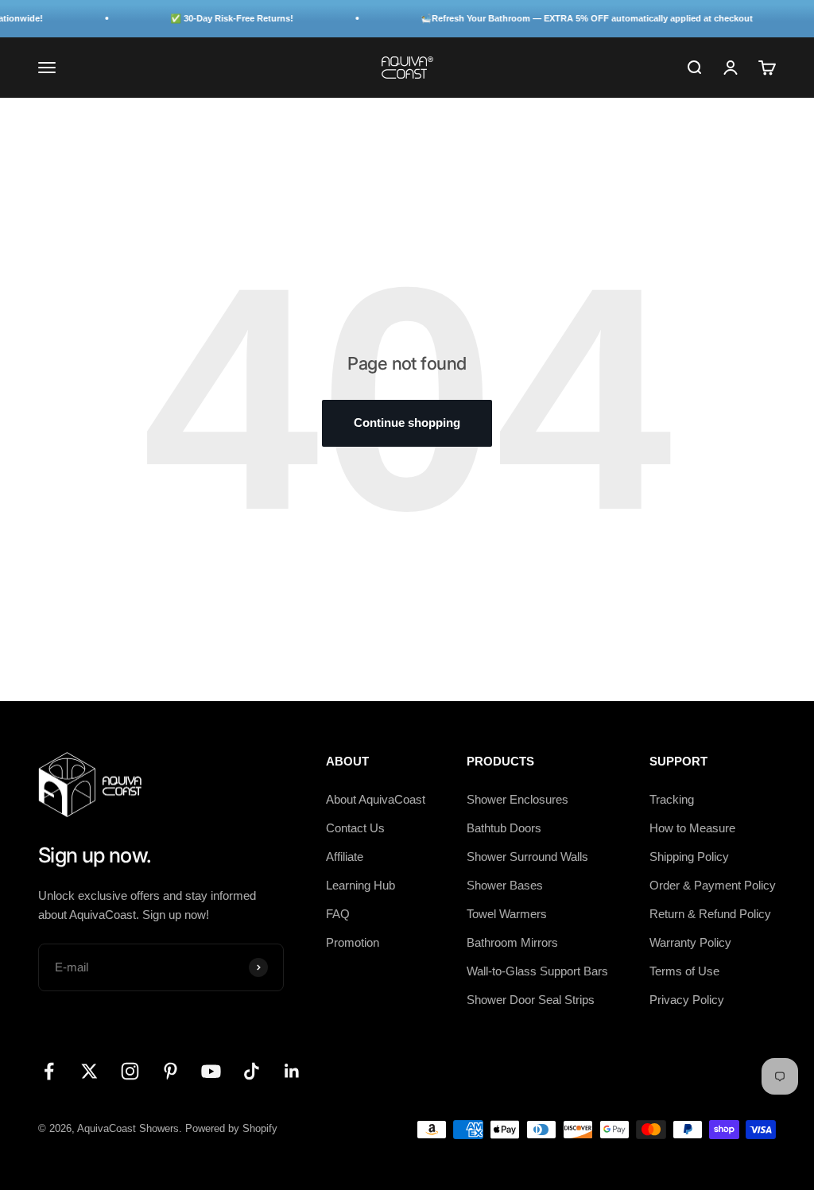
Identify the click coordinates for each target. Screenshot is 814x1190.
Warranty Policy (690, 942)
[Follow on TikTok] (251, 1071)
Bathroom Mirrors (512, 942)
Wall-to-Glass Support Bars (537, 971)
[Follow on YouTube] (211, 1071)
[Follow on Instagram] (130, 1071)
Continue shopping (407, 422)
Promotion (352, 942)
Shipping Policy (689, 856)
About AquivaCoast (375, 799)
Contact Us (355, 828)
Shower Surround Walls (527, 856)
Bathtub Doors (504, 828)
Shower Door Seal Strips (531, 999)
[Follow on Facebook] (49, 1071)
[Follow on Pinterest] (170, 1071)
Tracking (671, 799)
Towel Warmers (507, 914)
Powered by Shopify (231, 1128)
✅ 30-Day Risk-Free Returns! (219, 18)
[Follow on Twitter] (89, 1071)
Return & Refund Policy (710, 914)
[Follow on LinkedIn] (292, 1071)
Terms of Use (684, 971)
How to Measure (692, 828)
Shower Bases (505, 885)
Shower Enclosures (517, 799)
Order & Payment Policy (712, 885)
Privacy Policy (686, 999)
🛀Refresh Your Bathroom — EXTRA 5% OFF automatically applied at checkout (574, 18)
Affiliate (344, 856)
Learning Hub (360, 885)
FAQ (338, 914)
